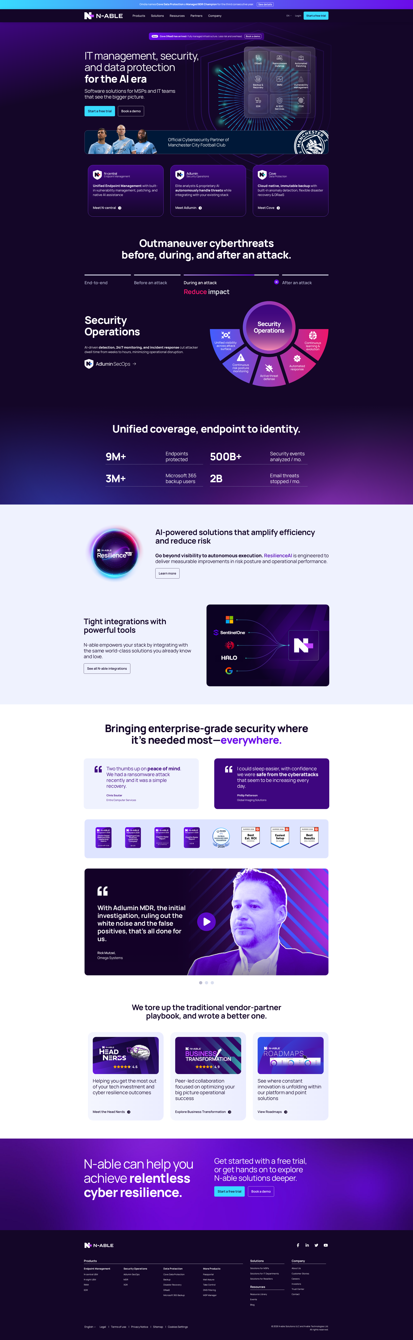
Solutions (157, 16)
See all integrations (107, 668)
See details (265, 4)
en (288, 15)
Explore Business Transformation (200, 1112)
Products (139, 16)
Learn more (167, 573)
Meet (104, 207)
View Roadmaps (270, 1112)
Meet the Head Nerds (109, 1112)
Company (215, 16)
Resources (177, 16)
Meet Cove (266, 207)
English (89, 1327)
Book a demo (253, 36)
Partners (196, 16)
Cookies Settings (178, 1327)
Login (298, 15)
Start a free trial (316, 15)
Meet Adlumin (186, 207)
